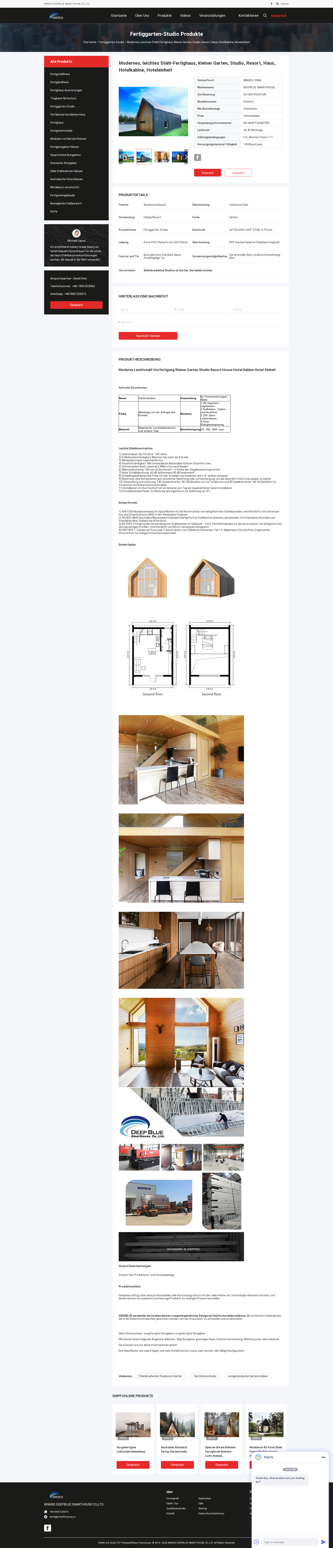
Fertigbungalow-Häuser (64, 146)
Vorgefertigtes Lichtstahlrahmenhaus (131, 1449)
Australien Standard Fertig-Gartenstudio (174, 1449)
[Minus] (323, 1457)
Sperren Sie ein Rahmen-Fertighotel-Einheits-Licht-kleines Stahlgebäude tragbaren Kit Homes (221, 1452)
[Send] (323, 1542)
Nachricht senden (148, 336)
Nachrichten (204, 1498)
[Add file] (256, 1542)
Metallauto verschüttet (64, 187)
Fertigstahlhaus (60, 74)
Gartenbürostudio (205, 1376)
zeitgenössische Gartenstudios (247, 1376)
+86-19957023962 (83, 286)
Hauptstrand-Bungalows (65, 154)
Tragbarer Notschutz (63, 98)
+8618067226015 (75, 293)
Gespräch (76, 305)
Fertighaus (57, 122)
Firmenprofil (172, 1498)
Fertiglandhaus (59, 82)
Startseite (89, 42)
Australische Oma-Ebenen (66, 179)
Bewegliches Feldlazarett (66, 203)
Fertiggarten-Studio (111, 42)
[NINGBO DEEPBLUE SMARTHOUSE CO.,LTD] (56, 15)
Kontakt (170, 1513)
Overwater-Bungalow (63, 163)
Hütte (53, 211)
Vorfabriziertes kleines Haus (67, 114)
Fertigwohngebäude (62, 195)
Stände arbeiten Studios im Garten (160, 1376)
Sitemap (202, 1508)
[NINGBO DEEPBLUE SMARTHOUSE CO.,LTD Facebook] (271, 4)
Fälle (200, 1503)
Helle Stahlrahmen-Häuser (66, 171)
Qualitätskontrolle (175, 1508)
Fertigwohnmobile (61, 130)
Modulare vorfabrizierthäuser (68, 138)
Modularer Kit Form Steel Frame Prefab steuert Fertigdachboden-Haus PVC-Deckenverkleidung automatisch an (266, 1452)
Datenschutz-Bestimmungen (211, 1513)
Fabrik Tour (172, 1503)
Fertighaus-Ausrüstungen (66, 90)
